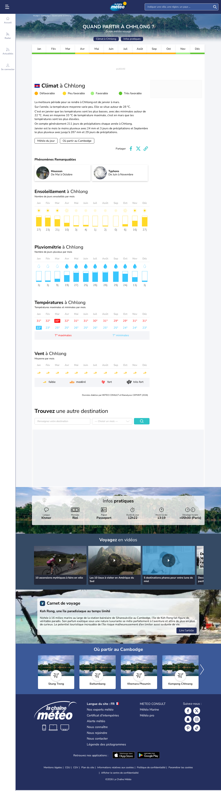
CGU (67, 767)
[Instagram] (196, 719)
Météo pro (147, 715)
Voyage (36, 15)
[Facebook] (188, 710)
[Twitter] (196, 710)
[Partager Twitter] (138, 148)
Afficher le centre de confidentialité (119, 772)
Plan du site (87, 767)
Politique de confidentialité (151, 767)
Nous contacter (97, 738)
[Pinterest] (188, 728)
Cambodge (45, 15)
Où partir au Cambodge (77, 141)
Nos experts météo (100, 709)
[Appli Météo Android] (148, 755)
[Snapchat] (188, 719)
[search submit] (215, 6)
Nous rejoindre (97, 733)
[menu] (8, 7)
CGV (75, 767)
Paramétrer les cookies (181, 767)
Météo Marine (149, 709)
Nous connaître (97, 727)
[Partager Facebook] (131, 148)
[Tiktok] (196, 728)
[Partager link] (145, 148)
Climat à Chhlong (106, 39)
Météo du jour (46, 141)
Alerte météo (96, 721)
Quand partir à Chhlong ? (62, 15)
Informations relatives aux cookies (115, 767)
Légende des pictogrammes (106, 744)
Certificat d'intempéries (103, 715)
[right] (201, 562)
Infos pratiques (132, 39)
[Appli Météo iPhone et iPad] (123, 755)
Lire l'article (186, 630)
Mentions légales (53, 767)
